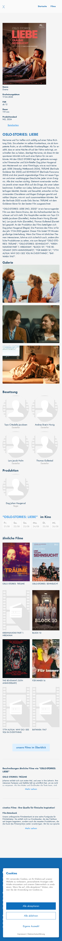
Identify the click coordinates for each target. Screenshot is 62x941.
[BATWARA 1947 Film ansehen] (45, 707)
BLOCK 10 (36, 633)
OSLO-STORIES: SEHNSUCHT (45, 584)
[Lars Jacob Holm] (16, 444)
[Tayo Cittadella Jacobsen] (16, 408)
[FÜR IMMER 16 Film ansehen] (45, 658)
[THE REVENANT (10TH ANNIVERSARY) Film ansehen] (16, 658)
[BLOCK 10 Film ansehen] (45, 610)
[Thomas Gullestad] (44, 444)
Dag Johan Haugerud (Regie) (16, 227)
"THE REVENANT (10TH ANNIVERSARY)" (28, 248)
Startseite (42, 6)
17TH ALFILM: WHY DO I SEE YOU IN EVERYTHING (16, 731)
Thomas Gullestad (44, 460)
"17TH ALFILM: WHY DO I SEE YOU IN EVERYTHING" (31, 251)
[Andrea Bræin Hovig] (44, 408)
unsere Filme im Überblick (31, 747)
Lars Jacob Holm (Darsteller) (20, 221)
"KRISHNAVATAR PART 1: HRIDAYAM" (30, 245)
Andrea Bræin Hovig (45, 424)
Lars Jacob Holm (16, 460)
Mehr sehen (31, 789)
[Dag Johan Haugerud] (16, 487)
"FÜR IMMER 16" (43, 250)
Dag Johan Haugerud (16, 503)
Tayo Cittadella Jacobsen (15, 424)
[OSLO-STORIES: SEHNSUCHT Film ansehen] (45, 562)
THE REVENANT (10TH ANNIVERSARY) (13, 681)
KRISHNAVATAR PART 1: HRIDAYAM (13, 634)
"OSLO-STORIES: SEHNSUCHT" (33, 243)
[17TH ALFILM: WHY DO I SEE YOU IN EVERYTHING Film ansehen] (16, 707)
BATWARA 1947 (39, 729)
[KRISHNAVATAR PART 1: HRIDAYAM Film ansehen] (16, 610)
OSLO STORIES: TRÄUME (14, 584)
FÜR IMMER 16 (38, 680)
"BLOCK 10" (38, 246)
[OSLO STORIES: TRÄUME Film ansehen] (16, 562)
